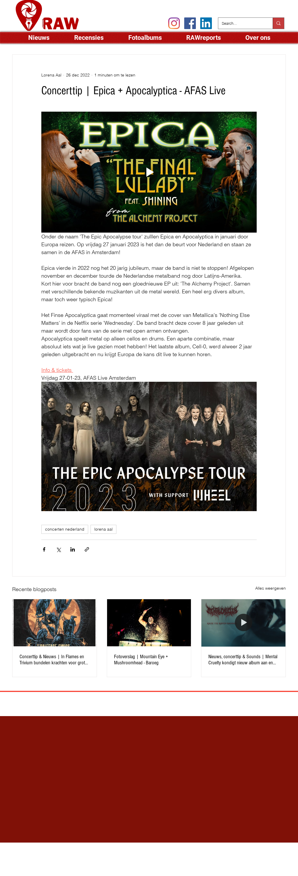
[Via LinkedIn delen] (72, 549)
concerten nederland (64, 529)
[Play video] (149, 172)
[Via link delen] (87, 549)
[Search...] (278, 23)
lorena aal (103, 529)
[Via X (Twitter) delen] (58, 549)
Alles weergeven (270, 588)
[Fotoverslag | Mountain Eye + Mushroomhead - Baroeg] (149, 622)
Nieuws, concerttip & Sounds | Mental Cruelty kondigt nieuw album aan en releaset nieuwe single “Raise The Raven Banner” (242, 660)
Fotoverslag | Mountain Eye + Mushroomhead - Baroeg (141, 660)
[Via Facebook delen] (44, 549)
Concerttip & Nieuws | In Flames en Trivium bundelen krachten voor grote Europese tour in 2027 (53, 660)
